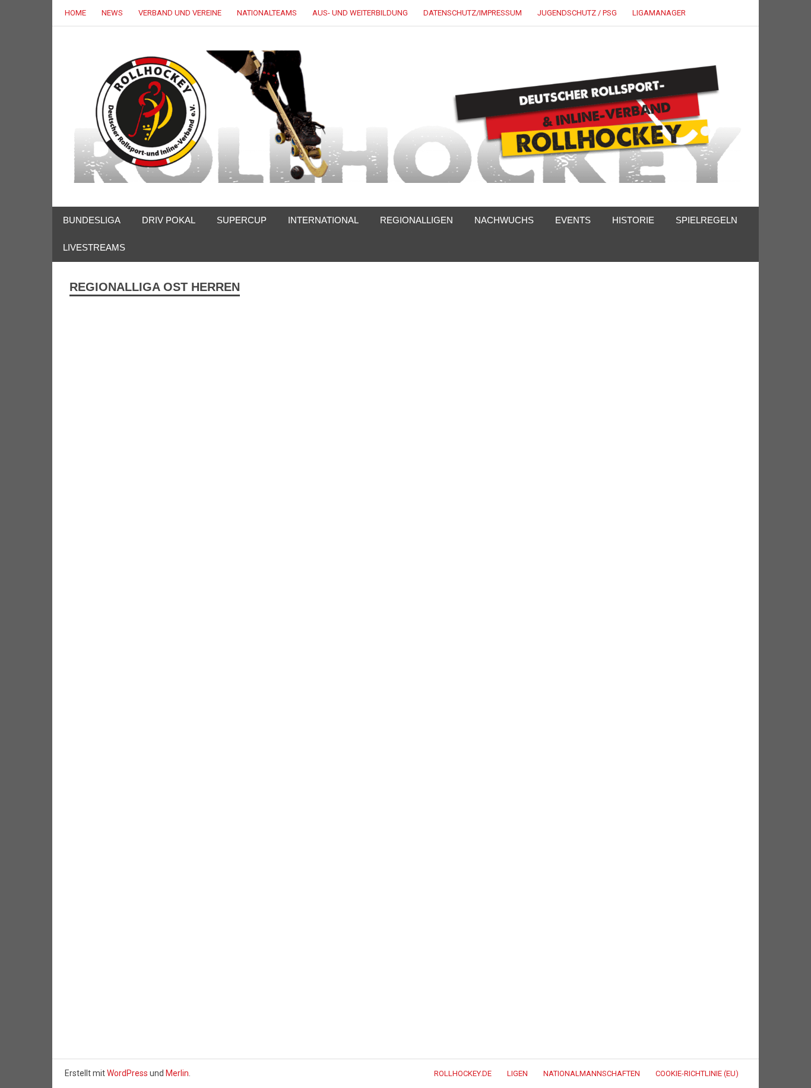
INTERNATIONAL (323, 220)
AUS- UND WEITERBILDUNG (360, 12)
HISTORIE (633, 220)
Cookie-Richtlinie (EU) (697, 1073)
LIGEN (517, 1073)
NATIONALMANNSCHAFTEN (591, 1073)
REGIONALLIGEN (416, 220)
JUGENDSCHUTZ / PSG (577, 12)
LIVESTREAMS (94, 247)
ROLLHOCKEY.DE (463, 1073)
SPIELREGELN (706, 220)
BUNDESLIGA (92, 220)
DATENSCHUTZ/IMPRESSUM (472, 12)
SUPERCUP (242, 220)
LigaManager (659, 12)
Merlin (177, 1073)
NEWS (112, 12)
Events (573, 220)
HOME (75, 12)
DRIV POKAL (168, 220)
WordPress (127, 1073)
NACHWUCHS (504, 220)
